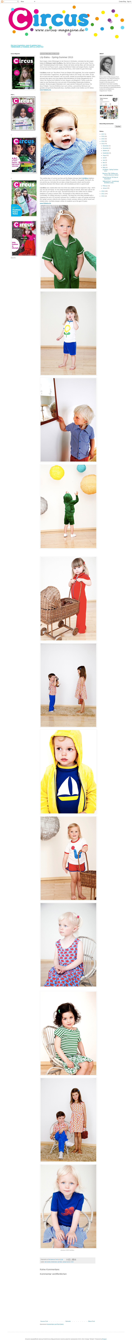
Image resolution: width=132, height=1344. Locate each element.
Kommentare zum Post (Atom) (55, 1324)
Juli (104, 158)
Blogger (104, 1339)
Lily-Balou (85, 178)
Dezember (106, 146)
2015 (103, 139)
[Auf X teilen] (71, 1259)
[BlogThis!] (69, 1259)
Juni (104, 160)
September (106, 153)
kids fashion (48, 1261)
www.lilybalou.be (45, 90)
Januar (105, 188)
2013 (103, 143)
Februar (105, 186)
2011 (103, 193)
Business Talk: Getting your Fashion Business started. (111, 174)
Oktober (105, 150)
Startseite (68, 1321)
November (106, 148)
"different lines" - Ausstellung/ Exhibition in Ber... (111, 182)
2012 (103, 191)
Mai (104, 162)
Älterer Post (91, 1321)
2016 (103, 136)
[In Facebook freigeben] (73, 1259)
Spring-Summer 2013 (68, 1261)
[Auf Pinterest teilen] (75, 1259)
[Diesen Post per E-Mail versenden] (67, 1259)
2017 (103, 134)
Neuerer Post (44, 1321)
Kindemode (54, 1261)
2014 (103, 141)
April (104, 165)
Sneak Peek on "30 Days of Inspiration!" (110, 178)
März (104, 167)
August (105, 155)
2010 (103, 196)
